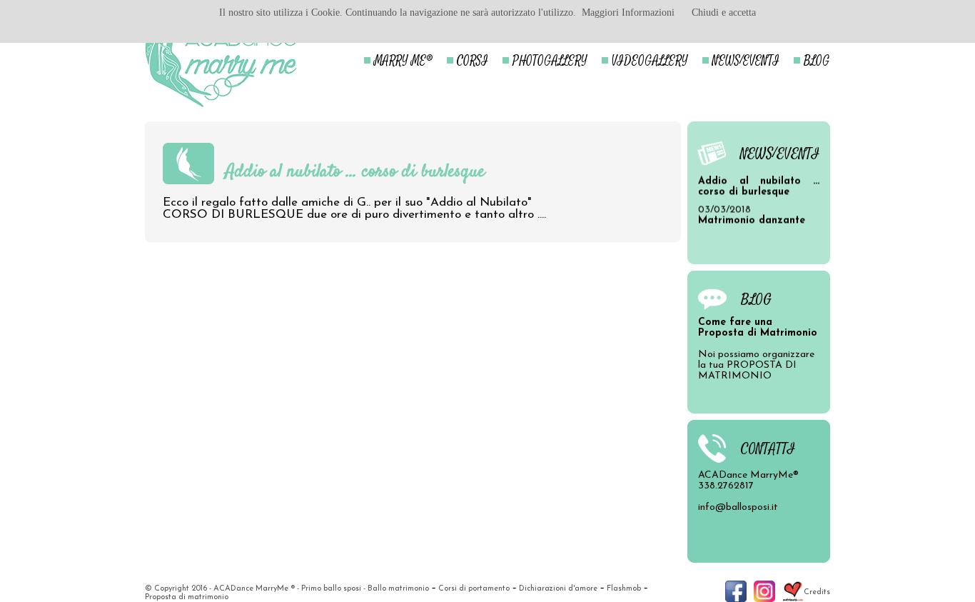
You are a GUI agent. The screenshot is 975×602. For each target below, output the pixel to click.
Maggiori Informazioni (628, 12)
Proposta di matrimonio (186, 597)
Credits (817, 592)
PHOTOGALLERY (549, 61)
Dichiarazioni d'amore (558, 589)
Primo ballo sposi (331, 589)
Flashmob (624, 589)
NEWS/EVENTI (745, 61)
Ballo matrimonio (398, 589)
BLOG (817, 61)
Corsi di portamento (474, 589)
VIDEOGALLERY (650, 61)
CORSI (472, 61)
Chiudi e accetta (724, 12)
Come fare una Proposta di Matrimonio (757, 327)
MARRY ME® (403, 61)
